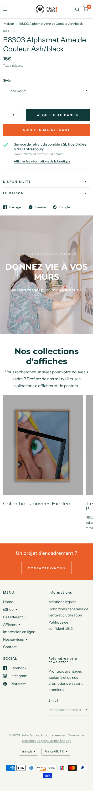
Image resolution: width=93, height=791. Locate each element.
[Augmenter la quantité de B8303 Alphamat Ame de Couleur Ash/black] (20, 115)
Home (8, 602)
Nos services (13, 639)
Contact (10, 647)
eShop (8, 609)
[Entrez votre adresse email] (85, 709)
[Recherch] (77, 9)
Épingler (65, 207)
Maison (9, 23)
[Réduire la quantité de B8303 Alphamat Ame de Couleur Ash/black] (6, 115)
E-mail (53, 700)
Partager (15, 207)
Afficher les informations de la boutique (42, 161)
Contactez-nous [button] (46, 568)
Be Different (13, 617)
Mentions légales (62, 602)
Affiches (9, 624)
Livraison (13, 193)
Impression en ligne (19, 632)
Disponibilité (17, 181)
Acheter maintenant (46, 130)
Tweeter (40, 207)
